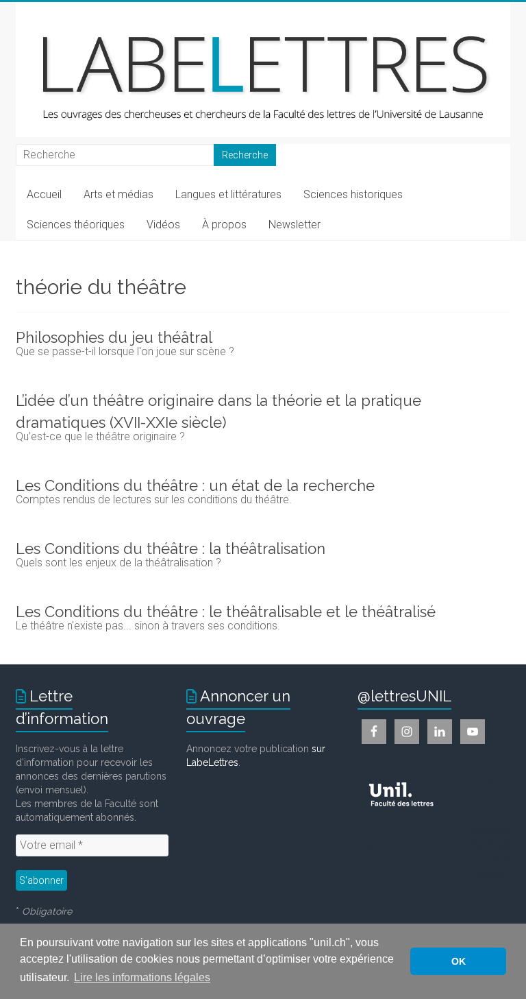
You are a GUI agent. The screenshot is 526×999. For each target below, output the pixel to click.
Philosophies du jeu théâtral (114, 337)
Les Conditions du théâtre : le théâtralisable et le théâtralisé (226, 612)
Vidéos (163, 224)
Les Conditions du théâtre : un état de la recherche (195, 485)
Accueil (44, 194)
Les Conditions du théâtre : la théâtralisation (170, 548)
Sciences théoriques (76, 224)
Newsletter (294, 224)
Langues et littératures (228, 194)
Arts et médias (118, 194)
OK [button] (458, 961)
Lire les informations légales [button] (142, 977)
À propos (224, 224)
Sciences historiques (353, 194)
